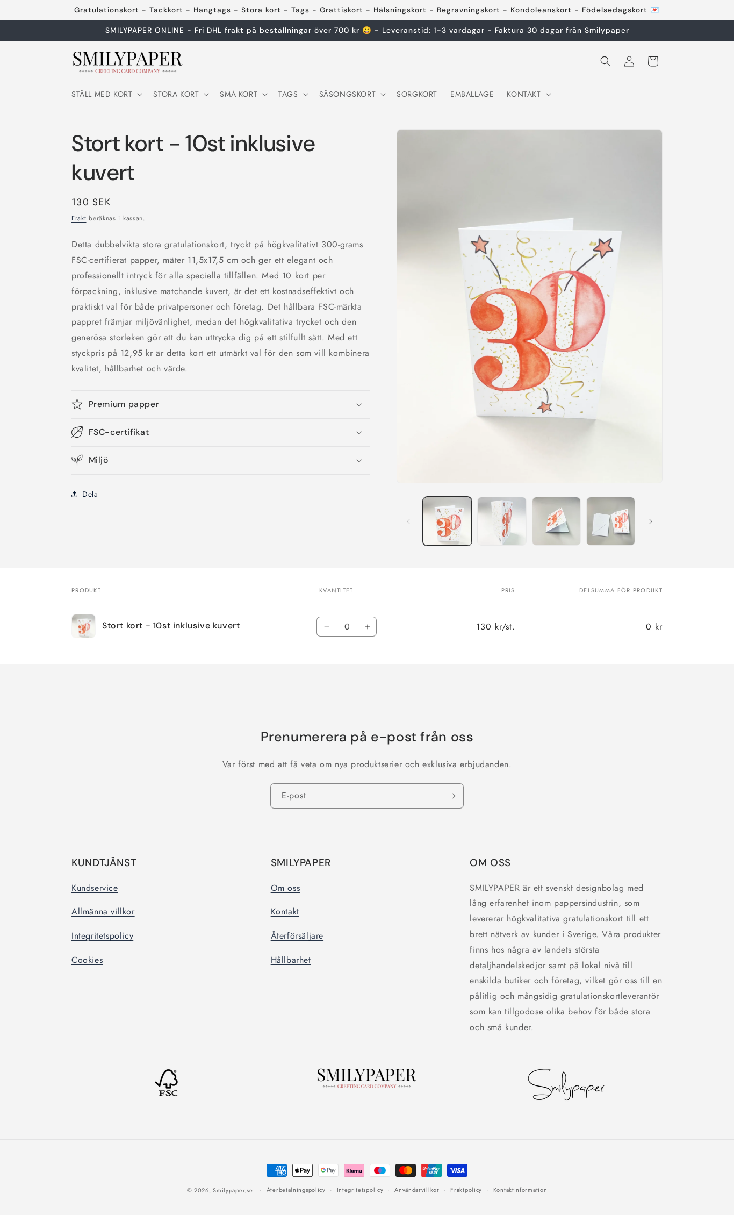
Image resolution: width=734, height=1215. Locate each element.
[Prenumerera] (451, 796)
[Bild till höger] (651, 521)
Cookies (87, 959)
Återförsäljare (297, 936)
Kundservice (94, 887)
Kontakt (285, 911)
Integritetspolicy (102, 936)
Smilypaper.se (233, 1190)
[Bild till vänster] (408, 521)
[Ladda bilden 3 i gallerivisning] (556, 521)
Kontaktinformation (520, 1190)
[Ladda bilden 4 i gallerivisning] (610, 521)
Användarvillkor (417, 1190)
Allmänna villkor (103, 911)
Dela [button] (90, 494)
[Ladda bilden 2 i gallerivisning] (501, 521)
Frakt (79, 218)
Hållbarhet (291, 959)
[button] (106, 94)
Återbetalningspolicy (296, 1190)
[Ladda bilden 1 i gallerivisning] (447, 521)
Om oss (285, 887)
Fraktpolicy (466, 1190)
